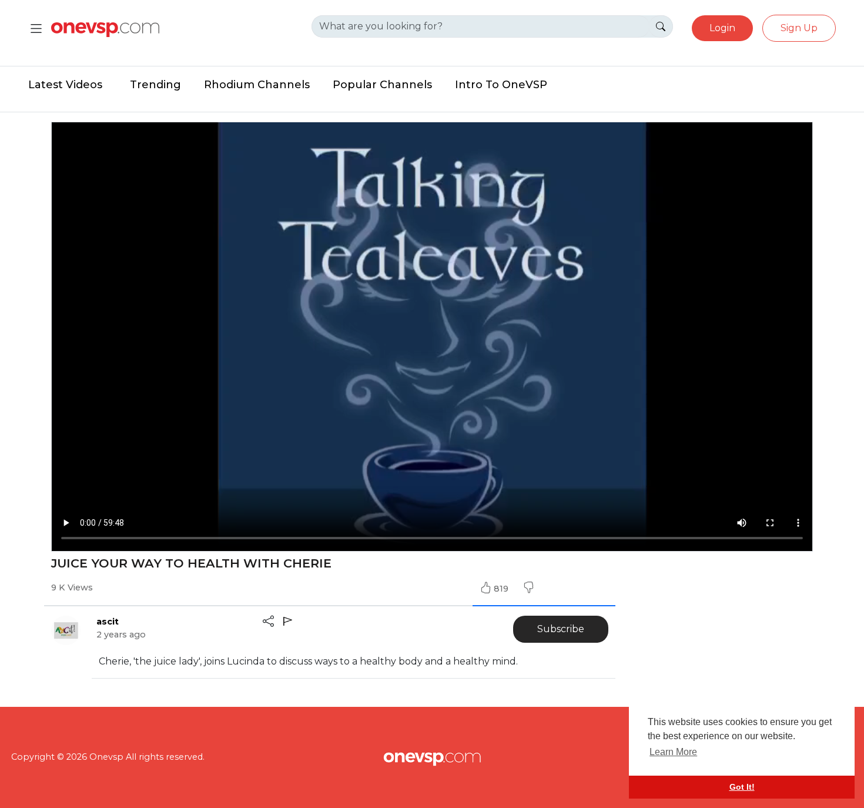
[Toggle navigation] (36, 28)
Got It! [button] (742, 787)
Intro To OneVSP (501, 84)
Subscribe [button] (560, 629)
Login (722, 28)
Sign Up (799, 28)
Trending (155, 84)
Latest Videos (65, 84)
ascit (107, 621)
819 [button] (502, 588)
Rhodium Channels (257, 84)
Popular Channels (382, 84)
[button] (528, 588)
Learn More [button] (673, 752)
